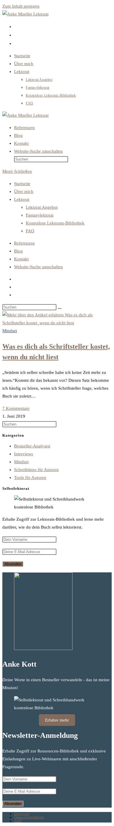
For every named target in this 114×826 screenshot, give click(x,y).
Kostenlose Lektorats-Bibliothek (55, 223)
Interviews (23, 454)
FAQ (30, 231)
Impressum (22, 814)
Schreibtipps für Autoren (36, 469)
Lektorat (21, 199)
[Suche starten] (60, 308)
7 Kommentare (16, 408)
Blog (18, 251)
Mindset (9, 330)
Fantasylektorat (39, 215)
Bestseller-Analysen (32, 446)
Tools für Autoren (30, 477)
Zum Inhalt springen (20, 6)
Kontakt (21, 259)
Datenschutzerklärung (29, 817)
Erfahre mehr (57, 720)
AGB (18, 821)
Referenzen (24, 243)
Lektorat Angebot (42, 207)
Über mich (23, 191)
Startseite (22, 183)
